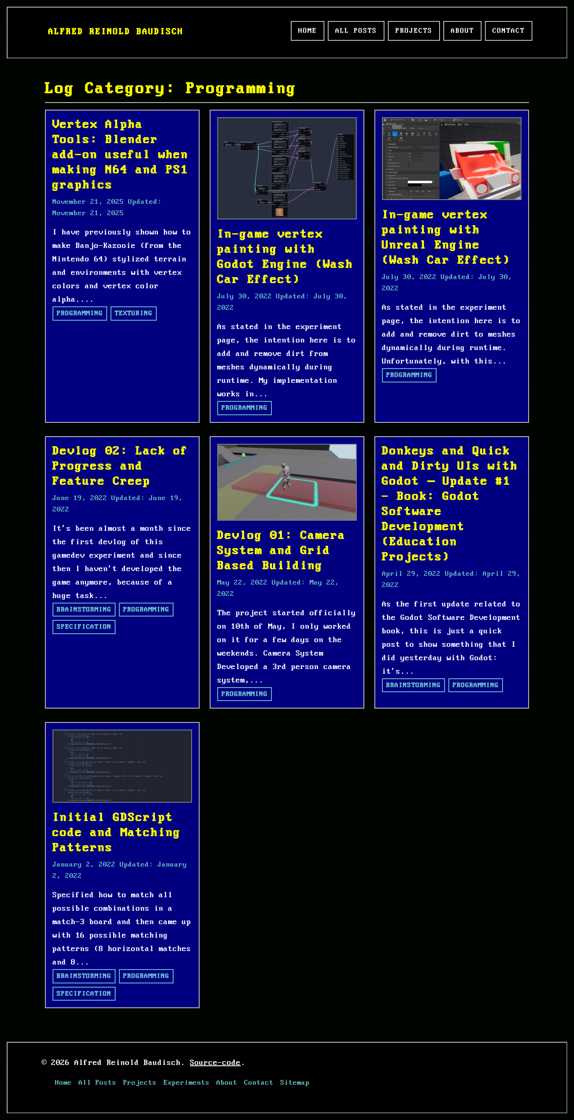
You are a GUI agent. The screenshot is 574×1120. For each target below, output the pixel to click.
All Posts (356, 31)
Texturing (134, 313)
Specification (84, 626)
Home (307, 31)
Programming (80, 313)
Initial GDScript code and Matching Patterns (117, 832)
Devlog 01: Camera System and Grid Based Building (281, 550)
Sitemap (295, 1083)
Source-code (215, 1063)
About (462, 31)
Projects (413, 31)
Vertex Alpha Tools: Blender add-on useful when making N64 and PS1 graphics (121, 155)
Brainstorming (84, 609)
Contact (508, 31)
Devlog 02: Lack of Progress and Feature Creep (121, 466)
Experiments (186, 1083)
